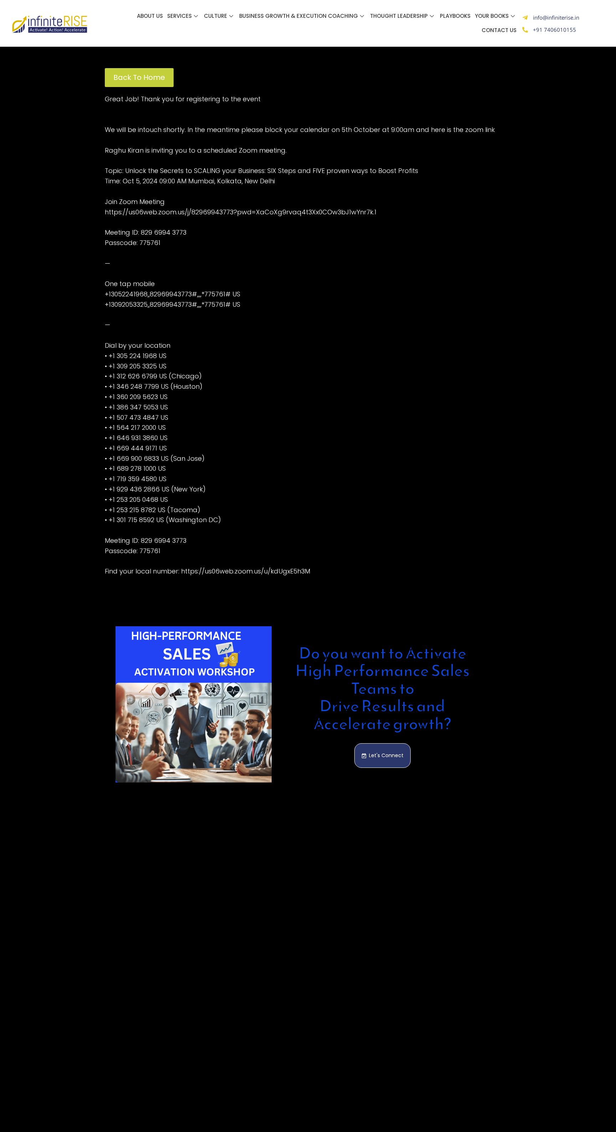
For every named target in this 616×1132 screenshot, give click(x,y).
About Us (150, 16)
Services (179, 16)
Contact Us (499, 30)
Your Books (492, 16)
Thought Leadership (399, 16)
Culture (215, 16)
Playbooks (455, 16)
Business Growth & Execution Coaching (298, 16)
